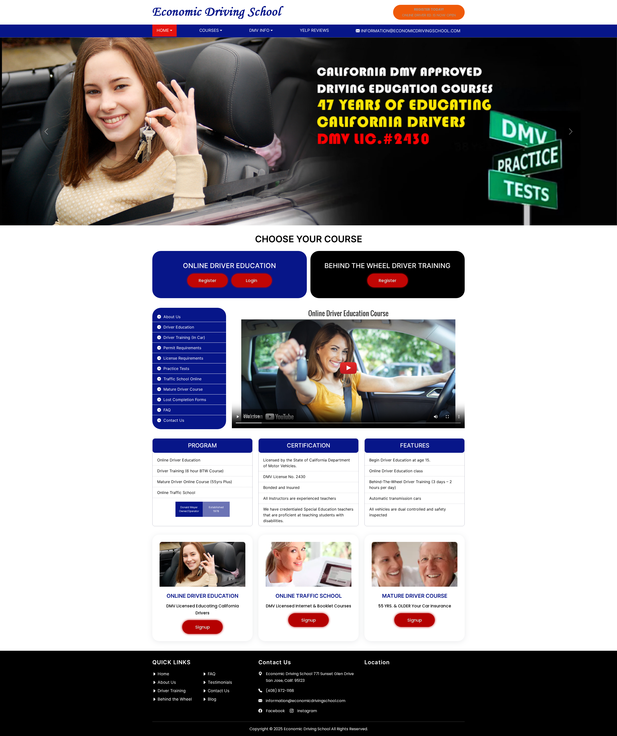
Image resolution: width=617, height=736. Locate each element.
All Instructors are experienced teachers (299, 498)
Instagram (307, 711)
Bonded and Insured (281, 487)
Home (163, 673)
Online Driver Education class (396, 470)
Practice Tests (176, 368)
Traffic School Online (182, 378)
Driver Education (178, 327)
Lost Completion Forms (184, 399)
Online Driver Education (178, 460)
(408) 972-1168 (280, 690)
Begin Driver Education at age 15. (399, 460)
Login (251, 280)
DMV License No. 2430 (284, 476)
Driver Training (172, 690)
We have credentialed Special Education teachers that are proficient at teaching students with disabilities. (308, 515)
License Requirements (183, 358)
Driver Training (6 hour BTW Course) (190, 470)
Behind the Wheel (175, 699)
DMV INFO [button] (259, 30)
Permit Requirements (182, 347)
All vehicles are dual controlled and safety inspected (407, 512)
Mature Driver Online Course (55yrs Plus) (194, 481)
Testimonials (220, 682)
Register (207, 280)
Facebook (275, 711)
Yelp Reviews (314, 30)
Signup (202, 627)
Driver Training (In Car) (184, 337)
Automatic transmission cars (395, 498)
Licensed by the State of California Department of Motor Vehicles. (306, 463)
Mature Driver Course (183, 389)
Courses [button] (209, 30)
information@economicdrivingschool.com (305, 700)
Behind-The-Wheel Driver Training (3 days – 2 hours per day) (410, 484)
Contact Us (173, 420)
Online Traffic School (176, 492)
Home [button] (163, 30)
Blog (212, 699)
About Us (172, 316)
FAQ (167, 409)
